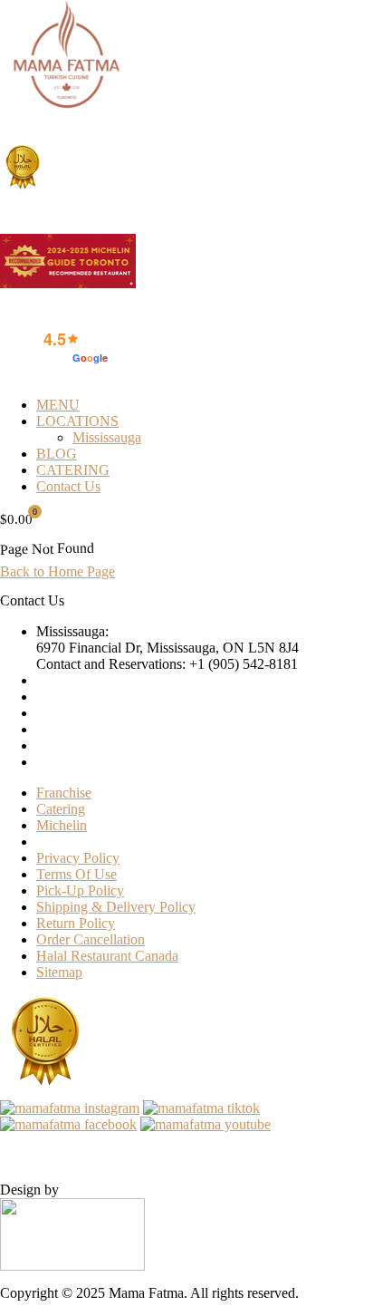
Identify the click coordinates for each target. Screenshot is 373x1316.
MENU (58, 404)
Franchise (63, 792)
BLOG (56, 453)
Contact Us (68, 486)
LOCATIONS (77, 421)
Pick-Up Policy (80, 890)
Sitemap (59, 972)
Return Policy (75, 923)
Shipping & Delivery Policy (116, 906)
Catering (60, 809)
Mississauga (106, 437)
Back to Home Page (57, 571)
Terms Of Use (76, 874)
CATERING (73, 470)
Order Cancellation (90, 939)
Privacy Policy (78, 858)
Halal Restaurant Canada (107, 955)
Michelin (61, 825)
